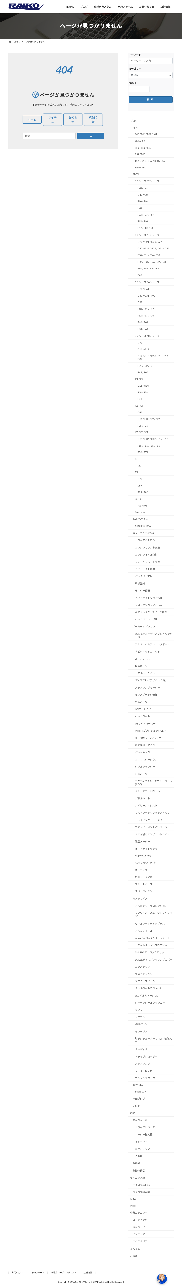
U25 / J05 (140, 140)
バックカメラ (142, 752)
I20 (139, 465)
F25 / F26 (143, 425)
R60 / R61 (140, 167)
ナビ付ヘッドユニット (147, 651)
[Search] (90, 136)
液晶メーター (142, 841)
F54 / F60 (140, 154)
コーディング (140, 1219)
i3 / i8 (138, 498)
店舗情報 (88, 1272)
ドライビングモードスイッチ (151, 819)
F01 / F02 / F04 (146, 365)
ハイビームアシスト (146, 805)
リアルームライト (145, 673)
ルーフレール (142, 658)
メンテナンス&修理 (143, 532)
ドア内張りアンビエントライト (152, 834)
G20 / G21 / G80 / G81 (150, 241)
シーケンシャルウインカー (150, 1002)
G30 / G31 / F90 (146, 295)
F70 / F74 (143, 187)
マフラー (140, 1009)
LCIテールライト (144, 708)
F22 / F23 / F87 (146, 214)
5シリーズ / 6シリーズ (147, 282)
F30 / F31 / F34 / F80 (149, 255)
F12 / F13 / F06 (146, 315)
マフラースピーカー (146, 981)
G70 (140, 342)
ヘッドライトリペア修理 (148, 597)
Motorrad (140, 512)
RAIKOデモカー (142, 519)
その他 (136, 1105)
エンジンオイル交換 (146, 554)
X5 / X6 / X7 (141, 432)
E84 (140, 398)
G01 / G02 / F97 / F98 (149, 418)
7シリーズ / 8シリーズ (147, 335)
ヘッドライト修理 (145, 568)
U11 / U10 (143, 385)
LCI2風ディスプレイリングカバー (153, 959)
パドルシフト (142, 798)
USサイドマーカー (145, 723)
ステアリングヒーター (147, 687)
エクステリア (142, 966)
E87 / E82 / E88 (146, 227)
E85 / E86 (143, 492)
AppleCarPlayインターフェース (152, 937)
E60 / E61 (143, 322)
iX (136, 458)
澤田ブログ (139, 1098)
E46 (140, 274)
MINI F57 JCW (143, 525)
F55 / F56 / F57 (143, 147)
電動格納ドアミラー (146, 744)
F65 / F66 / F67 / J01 (146, 134)
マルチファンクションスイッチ (152, 812)
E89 (140, 485)
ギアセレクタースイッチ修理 (151, 611)
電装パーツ (139, 1226)
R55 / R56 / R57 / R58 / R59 (150, 160)
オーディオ (141, 869)
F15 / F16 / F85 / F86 (149, 445)
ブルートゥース (143, 883)
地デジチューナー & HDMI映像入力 (153, 1040)
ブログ (134, 120)
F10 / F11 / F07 (146, 308)
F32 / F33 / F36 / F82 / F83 (152, 261)
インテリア (141, 1031)
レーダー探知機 (143, 1070)
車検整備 (140, 583)
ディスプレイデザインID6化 (150, 680)
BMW (136, 173)
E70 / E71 (143, 452)
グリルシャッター (145, 766)
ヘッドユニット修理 (146, 619)
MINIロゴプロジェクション (150, 730)
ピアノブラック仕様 (146, 694)
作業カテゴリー (139, 1212)
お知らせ (135, 1248)
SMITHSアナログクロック (149, 952)
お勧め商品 (139, 1170)
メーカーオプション (144, 626)
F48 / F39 (143, 392)
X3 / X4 (139, 405)
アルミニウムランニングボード (152, 644)
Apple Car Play (143, 855)
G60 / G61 (143, 288)
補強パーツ (141, 1024)
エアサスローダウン (146, 759)
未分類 (134, 1255)
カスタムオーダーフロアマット (152, 945)
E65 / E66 (143, 372)
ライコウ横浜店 (141, 1191)
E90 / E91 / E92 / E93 (149, 268)
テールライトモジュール (148, 988)
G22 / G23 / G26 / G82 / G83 (153, 248)
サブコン (140, 1016)
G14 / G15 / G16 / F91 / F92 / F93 (153, 358)
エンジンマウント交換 (147, 547)
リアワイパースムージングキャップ (153, 914)
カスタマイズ (140, 898)
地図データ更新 (143, 876)
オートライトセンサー (147, 848)
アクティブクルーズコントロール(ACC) (153, 782)
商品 (132, 1112)
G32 (140, 302)
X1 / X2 (139, 378)
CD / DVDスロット (145, 862)
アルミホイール (143, 930)
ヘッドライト (142, 716)
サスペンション (143, 973)
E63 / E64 (143, 328)
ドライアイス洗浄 (145, 540)
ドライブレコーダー (146, 1056)
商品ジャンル (140, 1120)
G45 (140, 412)
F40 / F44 (143, 201)
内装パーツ (141, 773)
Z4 (136, 472)
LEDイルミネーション (147, 995)
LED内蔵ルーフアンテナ (148, 737)
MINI (135, 127)
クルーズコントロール (147, 791)
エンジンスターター (146, 1078)
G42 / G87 (143, 194)
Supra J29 (140, 1091)
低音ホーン (141, 665)
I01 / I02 (142, 505)
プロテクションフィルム (148, 604)
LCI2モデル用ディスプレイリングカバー (153, 635)
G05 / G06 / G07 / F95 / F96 (153, 438)
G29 (140, 478)
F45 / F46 (143, 221)
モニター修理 (142, 590)
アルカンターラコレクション (151, 905)
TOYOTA (138, 1084)
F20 (140, 207)
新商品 (136, 1163)
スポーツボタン (143, 891)
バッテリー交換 (143, 576)
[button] (32, 120)
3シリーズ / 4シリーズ (147, 234)
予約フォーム (37, 1272)
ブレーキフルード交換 (147, 561)
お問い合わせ (18, 1272)
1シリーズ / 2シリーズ (147, 181)
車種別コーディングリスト (64, 1272)
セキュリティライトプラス (150, 923)
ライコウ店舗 (137, 1177)
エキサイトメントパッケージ (151, 827)
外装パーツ (141, 701)
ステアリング (142, 1063)
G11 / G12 (143, 349)
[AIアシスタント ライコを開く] (162, 1279)
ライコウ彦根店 (141, 1184)
